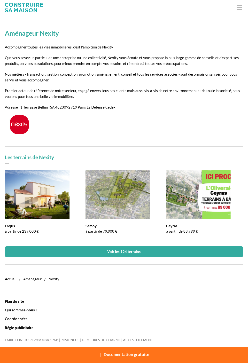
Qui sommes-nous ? (21, 310)
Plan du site (14, 301)
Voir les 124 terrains (124, 251)
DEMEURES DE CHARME (101, 340)
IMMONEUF (70, 340)
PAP (55, 340)
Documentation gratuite (126, 354)
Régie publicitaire (19, 327)
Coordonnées (16, 318)
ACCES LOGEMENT (138, 340)
